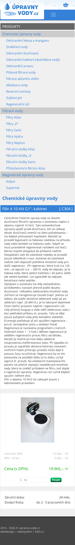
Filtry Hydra (14, 136)
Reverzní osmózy (18, 91)
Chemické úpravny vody (21, 34)
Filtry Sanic (14, 130)
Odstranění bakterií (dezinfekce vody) (33, 60)
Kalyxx (10, 181)
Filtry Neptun (15, 143)
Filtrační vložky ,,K (18, 155)
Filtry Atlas (13, 117)
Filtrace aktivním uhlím (22, 79)
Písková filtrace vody (21, 72)
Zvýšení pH (14, 98)
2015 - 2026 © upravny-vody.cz (20, 528)
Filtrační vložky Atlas (20, 149)
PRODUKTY (11, 26)
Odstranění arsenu (19, 66)
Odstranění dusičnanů (22, 53)
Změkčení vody (17, 47)
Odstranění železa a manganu (27, 40)
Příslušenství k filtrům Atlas (25, 168)
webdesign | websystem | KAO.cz (22, 531)
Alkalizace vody (17, 85)
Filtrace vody (12, 110)
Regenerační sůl (17, 104)
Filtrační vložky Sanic (21, 162)
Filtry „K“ (12, 124)
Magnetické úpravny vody (22, 175)
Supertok (12, 188)
